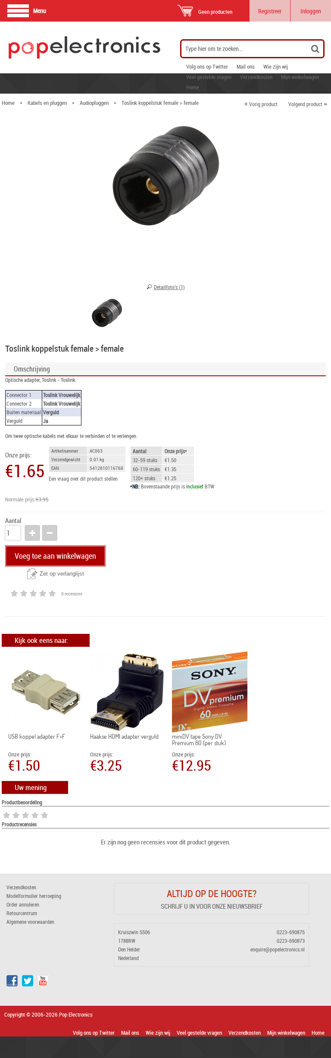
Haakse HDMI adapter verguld (124, 736)
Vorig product (261, 104)
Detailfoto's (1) (169, 286)
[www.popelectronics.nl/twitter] (27, 984)
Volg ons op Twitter (207, 66)
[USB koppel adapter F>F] (46, 692)
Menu (39, 10)
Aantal (13, 520)
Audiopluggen (94, 103)
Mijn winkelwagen (300, 77)
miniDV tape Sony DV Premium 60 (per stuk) (199, 739)
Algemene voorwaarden (30, 921)
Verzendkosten (256, 77)
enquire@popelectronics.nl (277, 949)
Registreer (269, 11)
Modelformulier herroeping (33, 895)
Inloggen (310, 11)
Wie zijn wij (275, 66)
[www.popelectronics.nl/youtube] (43, 984)
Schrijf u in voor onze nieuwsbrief (211, 906)
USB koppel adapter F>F (36, 736)
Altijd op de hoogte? (211, 893)
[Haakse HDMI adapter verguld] (128, 692)
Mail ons (246, 66)
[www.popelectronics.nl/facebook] (12, 984)
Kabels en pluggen (47, 103)
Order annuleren (22, 904)
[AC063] (107, 315)
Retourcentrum (21, 913)
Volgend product (307, 104)
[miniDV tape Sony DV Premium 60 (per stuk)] (209, 692)
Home (192, 87)
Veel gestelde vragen (208, 77)
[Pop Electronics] (52, 47)
